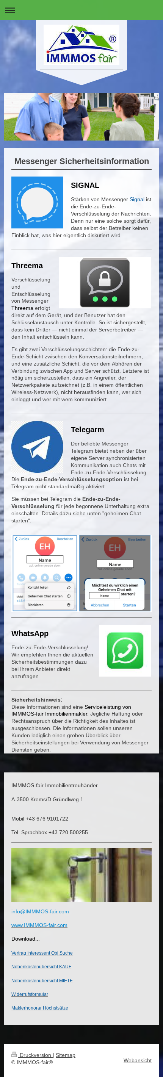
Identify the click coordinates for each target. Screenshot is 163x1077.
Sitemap (65, 1055)
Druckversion (35, 1055)
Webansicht (138, 1060)
